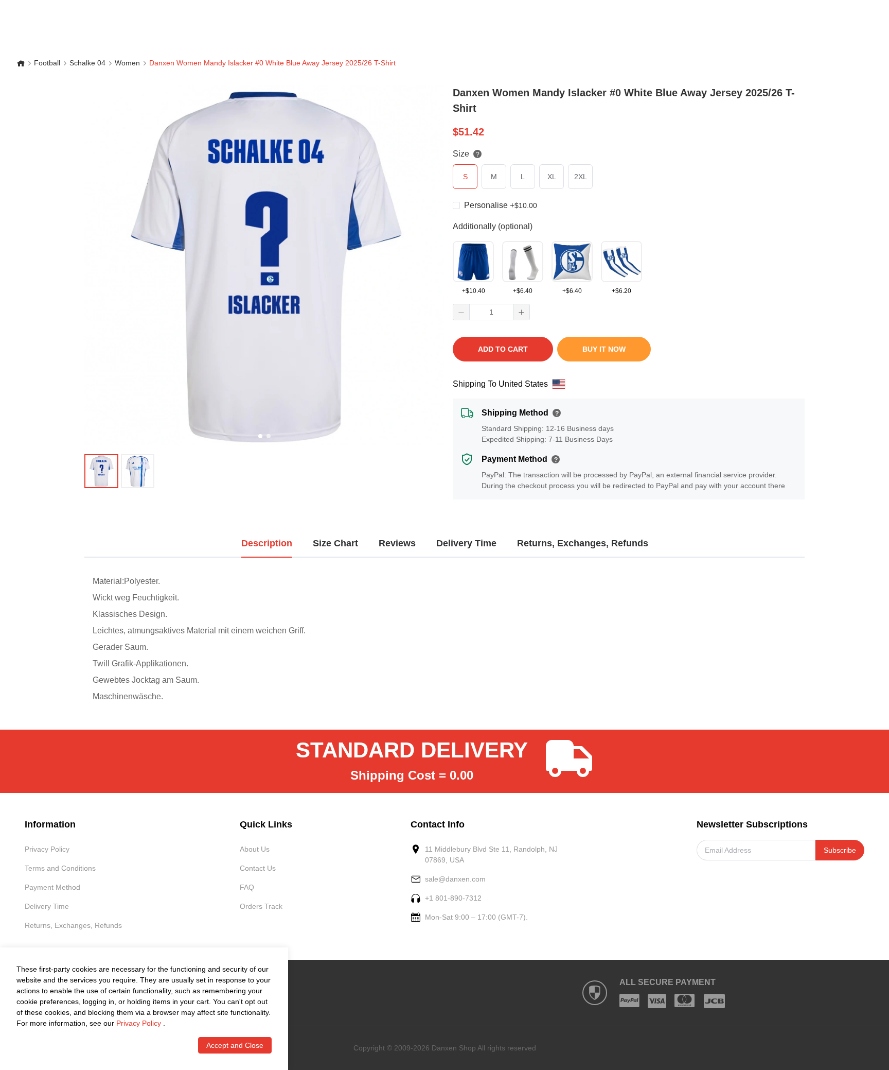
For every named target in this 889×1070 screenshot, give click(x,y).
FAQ (247, 887)
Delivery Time (47, 906)
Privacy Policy (47, 849)
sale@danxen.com (455, 879)
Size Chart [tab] (335, 543)
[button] (461, 312)
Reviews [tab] (397, 543)
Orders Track (261, 906)
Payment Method (52, 887)
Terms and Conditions (60, 868)
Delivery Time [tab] (466, 543)
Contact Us (258, 868)
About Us (255, 849)
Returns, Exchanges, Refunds (73, 925)
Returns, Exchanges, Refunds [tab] (582, 543)
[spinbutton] (491, 312)
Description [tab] (266, 543)
